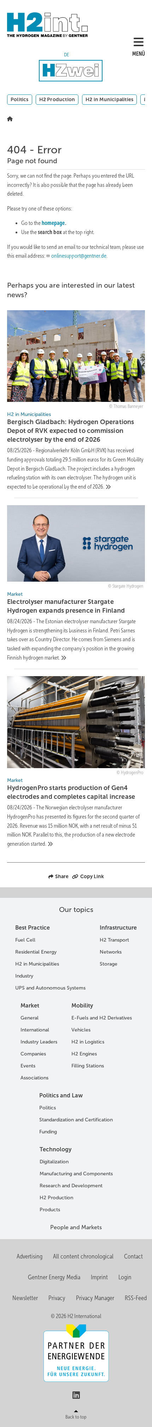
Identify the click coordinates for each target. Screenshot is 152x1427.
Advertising (29, 1256)
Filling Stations (87, 1065)
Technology (55, 1149)
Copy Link (92, 876)
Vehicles (80, 1030)
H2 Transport (114, 940)
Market (30, 1006)
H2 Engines (84, 1054)
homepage (53, 223)
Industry (24, 976)
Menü (138, 54)
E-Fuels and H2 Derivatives (101, 1018)
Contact (133, 1256)
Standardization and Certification (76, 1119)
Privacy (56, 1298)
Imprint (99, 1277)
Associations (34, 1077)
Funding (48, 1131)
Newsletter (25, 1298)
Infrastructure (118, 928)
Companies (33, 1054)
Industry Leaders (39, 1042)
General (30, 1018)
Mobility (82, 1006)
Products (50, 1209)
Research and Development (71, 1185)
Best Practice (32, 928)
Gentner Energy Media (54, 1277)
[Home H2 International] (61, 24)
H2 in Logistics (87, 1042)
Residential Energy (36, 952)
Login (124, 1277)
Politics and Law (61, 1095)
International (35, 1030)
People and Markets (76, 1227)
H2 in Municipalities (109, 99)
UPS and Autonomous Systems (50, 988)
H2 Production (57, 99)
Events (28, 1065)
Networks (111, 952)
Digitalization (54, 1161)
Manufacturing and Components (76, 1173)
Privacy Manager (95, 1298)
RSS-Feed (136, 1298)
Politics (20, 99)
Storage (108, 964)
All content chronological (83, 1256)
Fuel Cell (25, 940)
